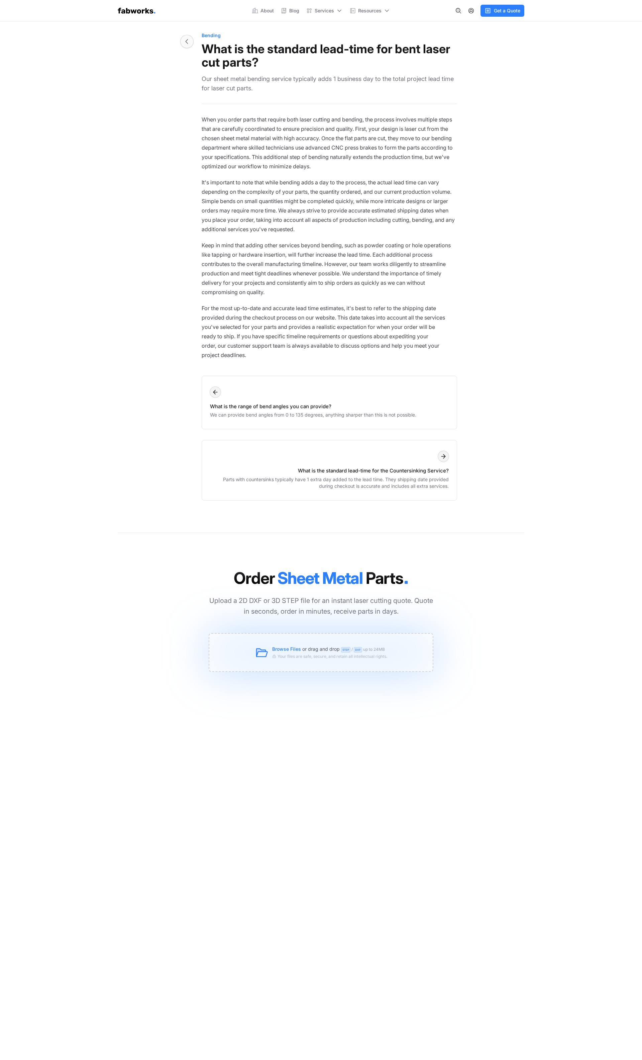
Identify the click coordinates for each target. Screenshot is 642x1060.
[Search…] (458, 10)
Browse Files (286, 649)
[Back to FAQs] (187, 41)
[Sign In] (471, 10)
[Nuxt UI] (137, 10)
